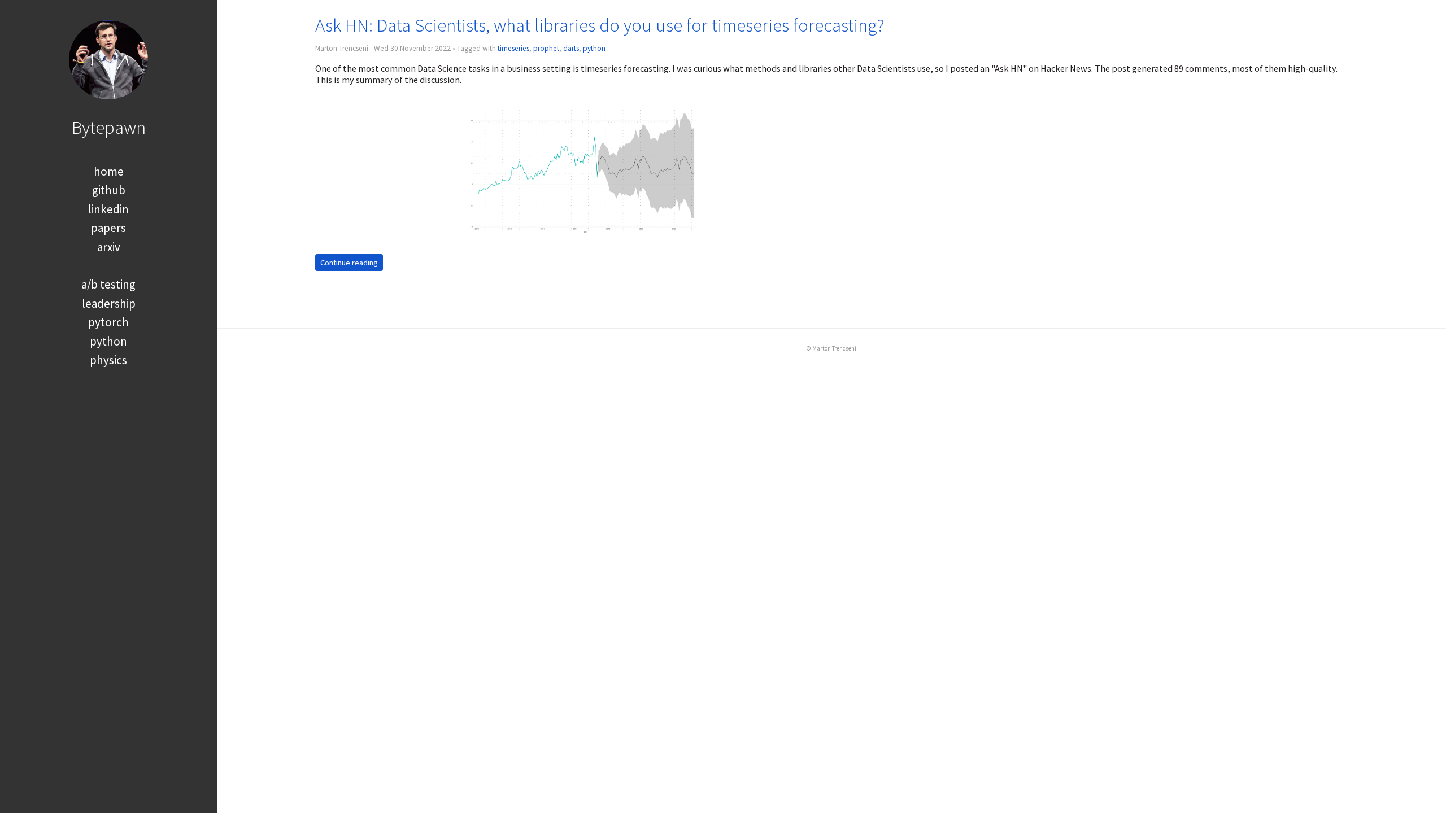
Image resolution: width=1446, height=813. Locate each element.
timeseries (513, 48)
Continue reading (349, 262)
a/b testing (108, 284)
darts (571, 48)
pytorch (108, 322)
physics (108, 360)
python (108, 341)
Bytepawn (109, 127)
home (109, 171)
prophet (546, 48)
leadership (109, 303)
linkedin (108, 209)
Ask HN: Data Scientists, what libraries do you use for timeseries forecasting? (600, 25)
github (108, 190)
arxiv (108, 247)
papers (108, 227)
